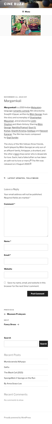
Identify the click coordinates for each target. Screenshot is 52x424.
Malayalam (36, 107)
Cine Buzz (14, 4)
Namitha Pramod (20, 127)
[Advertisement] (26, 63)
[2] (30, 163)
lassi (17, 154)
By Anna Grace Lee (13, 383)
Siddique (31, 131)
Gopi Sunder (12, 137)
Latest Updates (16, 178)
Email (7, 255)
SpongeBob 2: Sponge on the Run (19, 378)
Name (7, 241)
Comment (9, 204)
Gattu (6, 367)
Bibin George (36, 114)
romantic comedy (21, 111)
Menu (27, 11)
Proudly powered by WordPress (17, 417)
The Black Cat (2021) (13, 372)
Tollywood (32, 178)
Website (8, 269)
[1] (30, 160)
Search (7, 338)
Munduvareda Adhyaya (14, 361)
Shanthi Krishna (18, 131)
